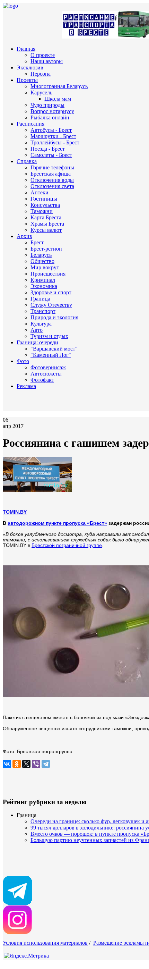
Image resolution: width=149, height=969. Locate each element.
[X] (26, 764)
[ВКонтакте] (7, 764)
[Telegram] (46, 764)
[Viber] (36, 764)
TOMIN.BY (15, 512)
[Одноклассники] (16, 764)
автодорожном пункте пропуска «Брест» (57, 523)
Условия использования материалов (45, 943)
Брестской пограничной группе (67, 545)
